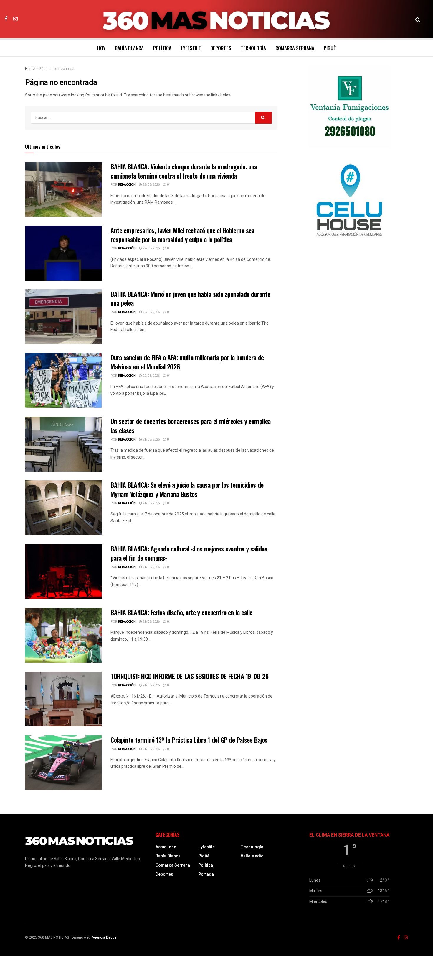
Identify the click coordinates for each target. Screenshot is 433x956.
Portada (206, 874)
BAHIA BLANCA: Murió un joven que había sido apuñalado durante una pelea (190, 298)
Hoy (101, 48)
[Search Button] (417, 19)
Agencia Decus (104, 937)
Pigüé (330, 48)
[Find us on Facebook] (5, 19)
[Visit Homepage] (216, 19)
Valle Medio (252, 856)
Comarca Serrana (294, 48)
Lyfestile (191, 48)
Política (162, 48)
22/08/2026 (151, 184)
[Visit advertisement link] (349, 107)
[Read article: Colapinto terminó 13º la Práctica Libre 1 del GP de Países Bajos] (63, 762)
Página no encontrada (57, 68)
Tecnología (253, 48)
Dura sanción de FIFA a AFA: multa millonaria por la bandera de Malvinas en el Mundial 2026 (187, 362)
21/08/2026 (151, 439)
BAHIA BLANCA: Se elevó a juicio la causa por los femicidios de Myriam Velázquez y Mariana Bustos (187, 489)
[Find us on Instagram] (15, 19)
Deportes (220, 48)
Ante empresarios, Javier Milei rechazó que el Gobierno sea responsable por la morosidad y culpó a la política (182, 234)
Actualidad (166, 847)
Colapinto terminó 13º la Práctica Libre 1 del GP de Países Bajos (188, 739)
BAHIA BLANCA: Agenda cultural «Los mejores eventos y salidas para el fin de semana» (188, 553)
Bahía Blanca (129, 48)
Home (30, 68)
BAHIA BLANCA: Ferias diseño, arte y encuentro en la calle (181, 612)
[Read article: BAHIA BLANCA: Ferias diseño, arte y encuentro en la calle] (63, 635)
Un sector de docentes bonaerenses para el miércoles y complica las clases (190, 425)
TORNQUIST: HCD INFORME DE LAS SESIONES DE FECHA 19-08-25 (189, 676)
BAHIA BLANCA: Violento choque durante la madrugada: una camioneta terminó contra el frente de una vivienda (183, 171)
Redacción (127, 184)
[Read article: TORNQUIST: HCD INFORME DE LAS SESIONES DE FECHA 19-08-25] (63, 699)
